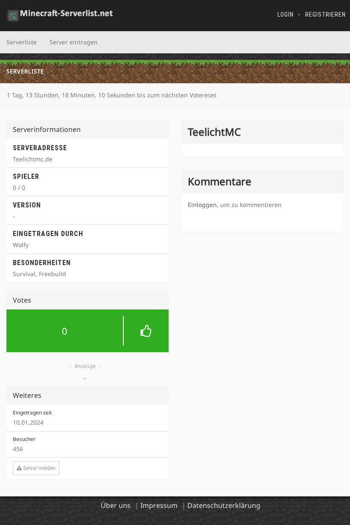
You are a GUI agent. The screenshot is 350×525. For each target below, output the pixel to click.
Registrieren (325, 14)
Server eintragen (74, 42)
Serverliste (21, 42)
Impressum (159, 505)
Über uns (116, 505)
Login (285, 14)
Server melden (38, 468)
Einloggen (202, 205)
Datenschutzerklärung (223, 505)
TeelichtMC (71, 71)
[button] (87, 330)
